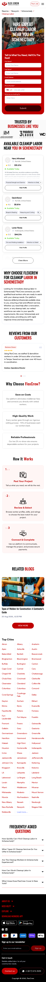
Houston (5, 748)
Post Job (34, 4)
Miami (4, 787)
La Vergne (21, 778)
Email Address (9, 77)
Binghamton (7, 659)
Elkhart (35, 701)
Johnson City (7, 763)
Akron (4, 644)
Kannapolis (21, 763)
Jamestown (22, 758)
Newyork (20, 807)
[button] (23, 173)
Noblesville (6, 812)
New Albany (7, 802)
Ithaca (19, 753)
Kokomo (35, 768)
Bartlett (20, 654)
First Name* (8, 61)
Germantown (7, 733)
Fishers (20, 711)
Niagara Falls (37, 807)
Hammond (21, 738)
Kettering (36, 763)
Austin (34, 649)
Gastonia (35, 728)
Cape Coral (6, 669)
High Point (21, 743)
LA (3, 773)
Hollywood (36, 743)
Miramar (35, 787)
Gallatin (5, 728)
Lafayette (21, 773)
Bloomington (22, 659)
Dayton (5, 701)
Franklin (35, 717)
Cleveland (21, 684)
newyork (15, 11)
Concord (35, 688)
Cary (34, 669)
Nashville (35, 797)
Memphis (21, 783)
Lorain (4, 783)
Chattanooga (37, 674)
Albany (20, 644)
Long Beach (37, 778)
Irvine (4, 753)
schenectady (26, 11)
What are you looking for (12, 94)
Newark (20, 802)
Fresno (20, 724)
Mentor (35, 783)
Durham (20, 701)
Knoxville (20, 768)
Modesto (20, 792)
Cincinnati (21, 679)
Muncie (5, 797)
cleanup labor (8, 14)
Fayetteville (6, 711)
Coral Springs (7, 695)
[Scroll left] (3, 594)
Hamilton (5, 738)
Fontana (35, 711)
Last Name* (8, 69)
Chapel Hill (6, 674)
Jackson (35, 753)
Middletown (22, 787)
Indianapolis (37, 748)
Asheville (20, 649)
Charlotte (21, 674)
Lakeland (35, 773)
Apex (4, 649)
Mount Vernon (38, 792)
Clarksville (36, 679)
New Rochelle (7, 807)
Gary (19, 728)
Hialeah (5, 743)
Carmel (20, 669)
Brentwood (36, 659)
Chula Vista (6, 679)
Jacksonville (7, 758)
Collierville (36, 684)
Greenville (36, 733)
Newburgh (36, 802)
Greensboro (22, 733)
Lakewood (6, 778)
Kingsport (6, 768)
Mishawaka (6, 792)
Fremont (5, 724)
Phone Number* (10, 86)
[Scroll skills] (40, 182)
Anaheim (35, 644)
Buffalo (5, 664)
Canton (35, 664)
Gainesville (36, 724)
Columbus (6, 688)
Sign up (38, 948)
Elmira (4, 706)
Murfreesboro (23, 797)
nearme (5, 11)
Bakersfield (6, 654)
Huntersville (22, 748)
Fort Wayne (21, 717)
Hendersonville (38, 738)
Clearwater (6, 684)
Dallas (34, 695)
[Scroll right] (43, 594)
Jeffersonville (37, 758)
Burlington (21, 664)
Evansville (36, 706)
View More (23, 260)
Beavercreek (37, 654)
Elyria (19, 706)
